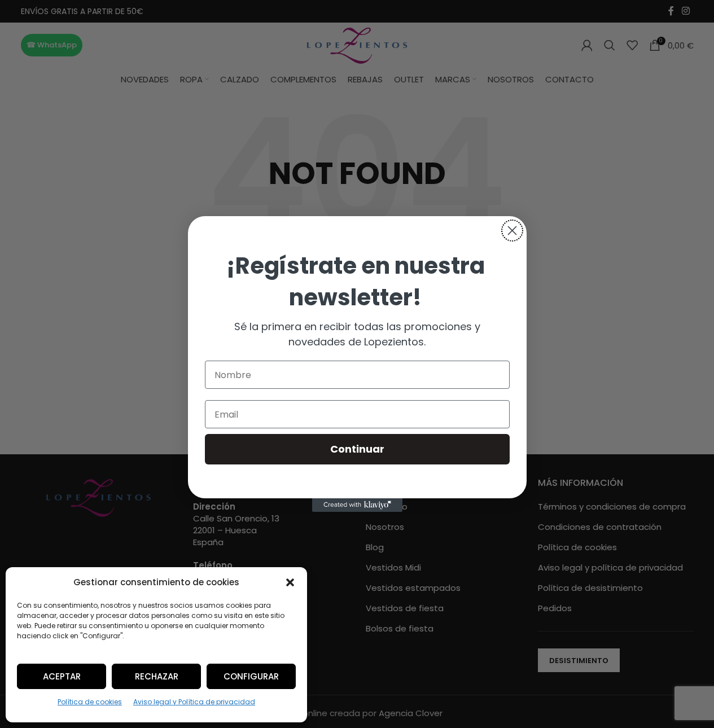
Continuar (357, 449)
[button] (290, 582)
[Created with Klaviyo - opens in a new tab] (357, 505)
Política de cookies (90, 702)
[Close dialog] (512, 230)
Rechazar (156, 676)
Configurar (251, 676)
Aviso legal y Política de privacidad (194, 702)
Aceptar (62, 676)
